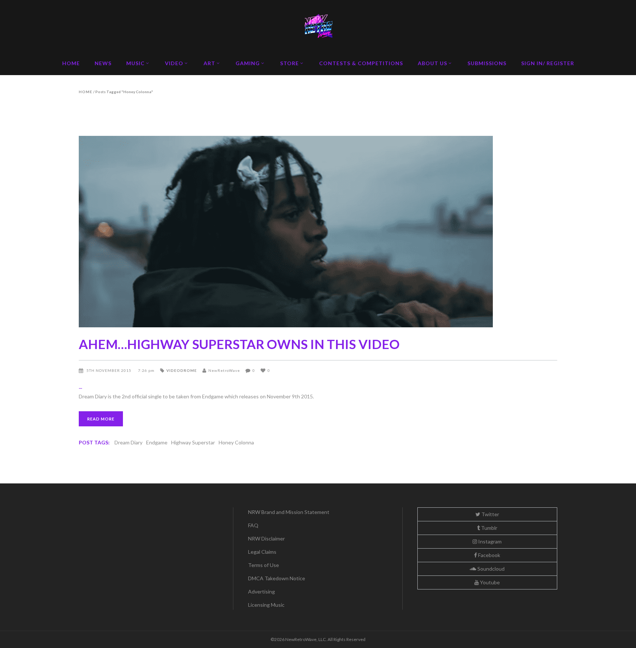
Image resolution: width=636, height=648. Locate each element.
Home (85, 92)
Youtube (489, 582)
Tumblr (488, 528)
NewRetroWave (224, 370)
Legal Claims (262, 552)
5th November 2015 (109, 370)
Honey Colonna (236, 442)
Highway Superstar (193, 442)
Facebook (488, 555)
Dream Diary (128, 442)
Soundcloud (490, 569)
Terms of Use (263, 565)
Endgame (156, 442)
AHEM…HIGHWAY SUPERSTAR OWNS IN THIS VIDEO (239, 344)
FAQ (253, 525)
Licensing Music (266, 605)
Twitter (489, 514)
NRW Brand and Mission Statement (288, 512)
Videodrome (181, 370)
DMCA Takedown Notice (276, 578)
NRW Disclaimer (266, 538)
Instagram (489, 541)
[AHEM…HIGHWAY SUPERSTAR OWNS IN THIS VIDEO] (318, 231)
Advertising (261, 591)
